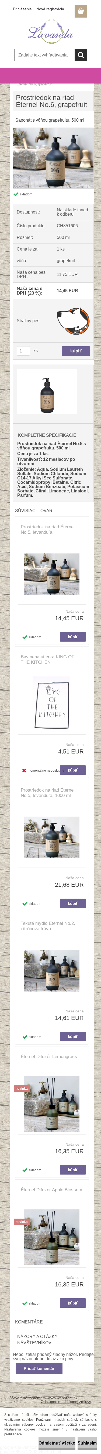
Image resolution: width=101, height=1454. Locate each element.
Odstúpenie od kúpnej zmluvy (66, 1401)
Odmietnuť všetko (57, 1443)
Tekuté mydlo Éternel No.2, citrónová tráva (48, 926)
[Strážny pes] (73, 320)
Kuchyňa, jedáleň (42, 81)
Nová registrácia (50, 9)
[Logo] (50, 31)
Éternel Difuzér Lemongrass (49, 1056)
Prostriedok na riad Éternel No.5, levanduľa (48, 529)
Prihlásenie (22, 9)
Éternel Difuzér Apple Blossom (51, 1189)
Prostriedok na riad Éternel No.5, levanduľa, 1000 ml (48, 793)
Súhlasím (87, 1443)
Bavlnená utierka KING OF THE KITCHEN (47, 659)
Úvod (20, 81)
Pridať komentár (39, 1368)
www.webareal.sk (62, 1398)
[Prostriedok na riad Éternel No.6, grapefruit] (53, 130)
